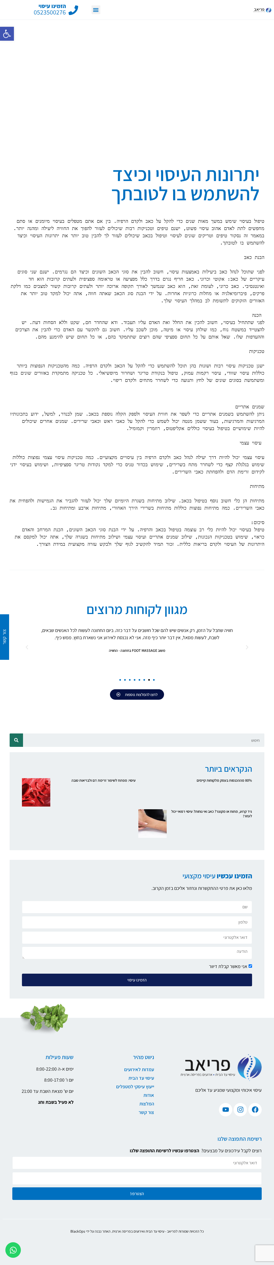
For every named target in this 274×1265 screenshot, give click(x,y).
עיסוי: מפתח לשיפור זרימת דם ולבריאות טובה (103, 780)
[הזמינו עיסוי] (73, 10)
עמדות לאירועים (139, 1069)
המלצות (146, 1104)
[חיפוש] (16, 740)
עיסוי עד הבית (141, 1078)
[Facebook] (255, 1109)
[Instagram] (240, 1109)
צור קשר (146, 1112)
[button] (7, 34)
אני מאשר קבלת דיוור (228, 966)
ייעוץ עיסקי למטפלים (135, 1086)
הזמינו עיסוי (52, 6)
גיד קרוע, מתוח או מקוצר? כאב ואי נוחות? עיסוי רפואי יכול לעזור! (211, 813)
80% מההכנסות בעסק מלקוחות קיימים (224, 780)
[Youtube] (225, 1109)
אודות (148, 1095)
